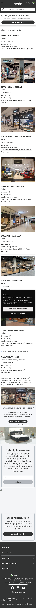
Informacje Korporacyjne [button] (9, 563)
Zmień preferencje (18, 22)
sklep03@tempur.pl (11, 147)
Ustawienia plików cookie (7, 604)
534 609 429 (7, 339)
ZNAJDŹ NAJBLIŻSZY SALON (18, 421)
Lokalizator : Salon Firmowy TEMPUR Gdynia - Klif (17, 48)
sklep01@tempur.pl (11, 46)
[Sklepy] (26, 3)
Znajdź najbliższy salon (18, 534)
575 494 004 (7, 96)
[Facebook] (12, 587)
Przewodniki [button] (5, 547)
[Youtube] (23, 587)
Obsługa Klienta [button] (6, 553)
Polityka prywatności (21, 604)
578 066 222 (7, 244)
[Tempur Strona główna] (18, 3)
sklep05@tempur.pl (11, 247)
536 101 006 (7, 44)
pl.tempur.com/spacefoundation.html (17, 584)
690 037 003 (7, 289)
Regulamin (31, 604)
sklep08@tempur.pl (11, 368)
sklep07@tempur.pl (11, 341)
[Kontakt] (29, 3)
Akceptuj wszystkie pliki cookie (18, 308)
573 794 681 (7, 145)
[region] (18, 304)
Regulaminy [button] (5, 568)
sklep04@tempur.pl (11, 197)
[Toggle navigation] (2, 3)
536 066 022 (7, 195)
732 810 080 (7, 366)
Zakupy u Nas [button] (5, 558)
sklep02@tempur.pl (11, 98)
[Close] (33, 16)
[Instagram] (18, 587)
